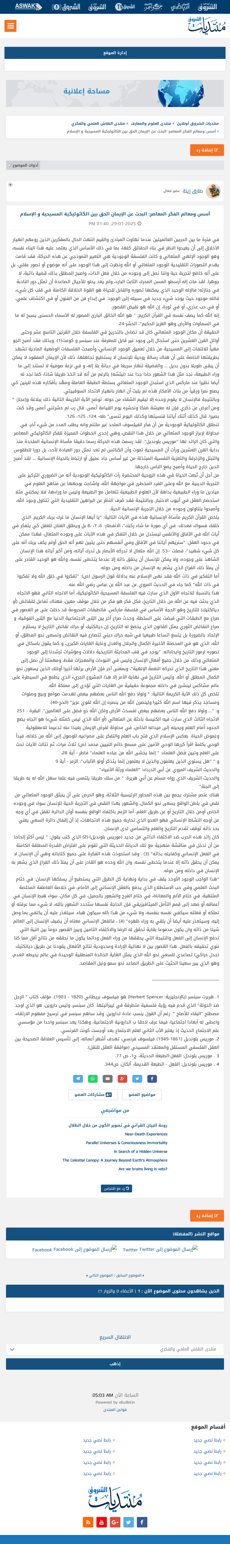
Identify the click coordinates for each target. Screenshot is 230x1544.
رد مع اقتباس (115, 1188)
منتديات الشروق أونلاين (198, 123)
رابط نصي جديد (207, 1440)
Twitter (130, 1250)
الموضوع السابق (128, 1275)
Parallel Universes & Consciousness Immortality (126, 1142)
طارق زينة (193, 191)
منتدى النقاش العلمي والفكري (98, 123)
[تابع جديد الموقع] (88, 1522)
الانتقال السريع (115, 1337)
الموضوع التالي (101, 1275)
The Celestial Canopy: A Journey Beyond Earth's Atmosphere (115, 1160)
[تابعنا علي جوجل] (115, 1522)
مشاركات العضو (90, 1094)
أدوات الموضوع (25, 165)
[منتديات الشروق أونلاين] (207, 33)
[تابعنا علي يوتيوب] (101, 1522)
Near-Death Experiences (146, 1134)
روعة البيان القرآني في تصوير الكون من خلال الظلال (118, 1125)
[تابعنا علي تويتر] (128, 1522)
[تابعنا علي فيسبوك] (142, 1522)
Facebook (42, 1250)
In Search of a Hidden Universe (140, 1151)
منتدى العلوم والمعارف (151, 123)
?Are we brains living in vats (143, 1169)
